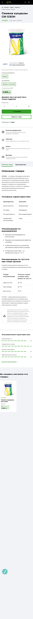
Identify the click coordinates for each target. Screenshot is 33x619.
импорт (5, 76)
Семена (12, 7)
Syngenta (21, 63)
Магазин (6, 7)
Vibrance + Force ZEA (9, 84)
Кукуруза (17, 7)
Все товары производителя (17, 65)
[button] (3, 43)
